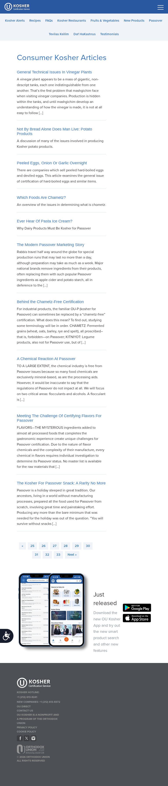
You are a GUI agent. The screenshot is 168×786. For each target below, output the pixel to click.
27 (54, 546)
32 (47, 555)
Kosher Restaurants (71, 21)
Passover (155, 21)
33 (58, 555)
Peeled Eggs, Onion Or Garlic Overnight (52, 163)
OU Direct (24, 706)
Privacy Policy (27, 727)
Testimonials (109, 34)
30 (88, 546)
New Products (134, 21)
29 (77, 546)
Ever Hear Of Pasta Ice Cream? (44, 221)
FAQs (49, 21)
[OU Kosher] (38, 683)
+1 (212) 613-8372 (49, 701)
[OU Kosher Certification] (17, 7)
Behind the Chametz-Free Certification (50, 302)
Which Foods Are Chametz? (41, 197)
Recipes (35, 21)
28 (66, 546)
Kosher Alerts (15, 21)
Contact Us (25, 710)
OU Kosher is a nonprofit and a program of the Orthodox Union (38, 719)
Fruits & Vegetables (105, 21)
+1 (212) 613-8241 (27, 697)
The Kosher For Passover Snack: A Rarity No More (61, 483)
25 (32, 546)
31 (36, 555)
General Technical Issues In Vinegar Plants (54, 72)
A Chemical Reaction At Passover (46, 359)
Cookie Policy (26, 731)
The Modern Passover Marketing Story (50, 245)
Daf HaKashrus (85, 34)
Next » (72, 555)
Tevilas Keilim (59, 34)
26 (44, 546)
